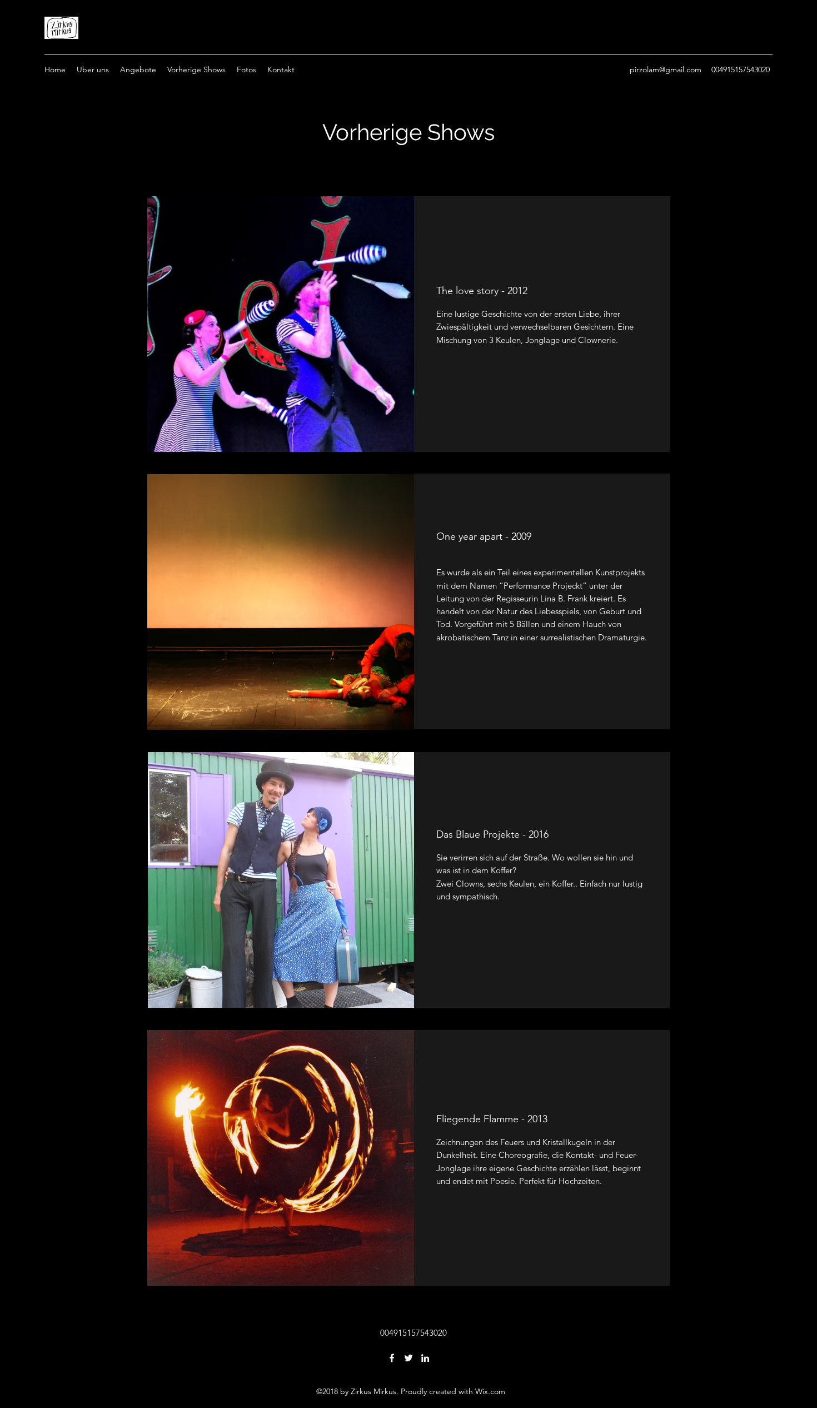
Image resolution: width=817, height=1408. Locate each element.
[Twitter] (408, 1358)
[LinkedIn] (425, 1358)
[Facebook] (391, 1358)
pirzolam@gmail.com (665, 69)
